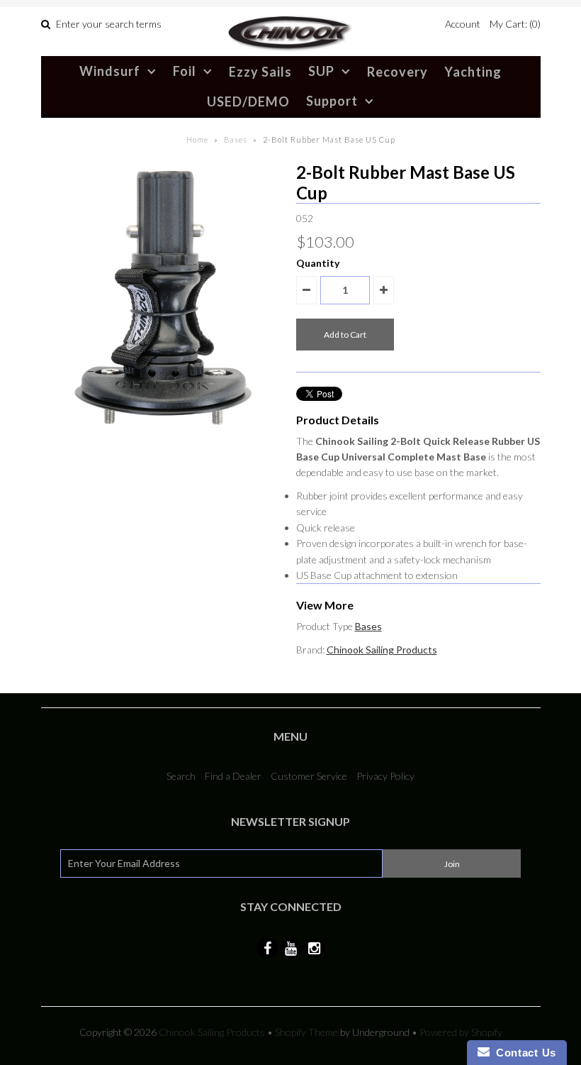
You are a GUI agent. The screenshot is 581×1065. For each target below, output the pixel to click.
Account (462, 24)
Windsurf (109, 71)
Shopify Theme (306, 1032)
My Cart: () (515, 24)
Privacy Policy (385, 776)
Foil (184, 71)
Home (197, 139)
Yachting (473, 71)
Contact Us (523, 1053)
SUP (321, 71)
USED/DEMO (248, 101)
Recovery (397, 71)
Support (332, 101)
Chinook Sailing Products (382, 650)
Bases (235, 139)
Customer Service (309, 776)
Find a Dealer (233, 776)
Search (181, 776)
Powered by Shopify (460, 1032)
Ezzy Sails (260, 71)
